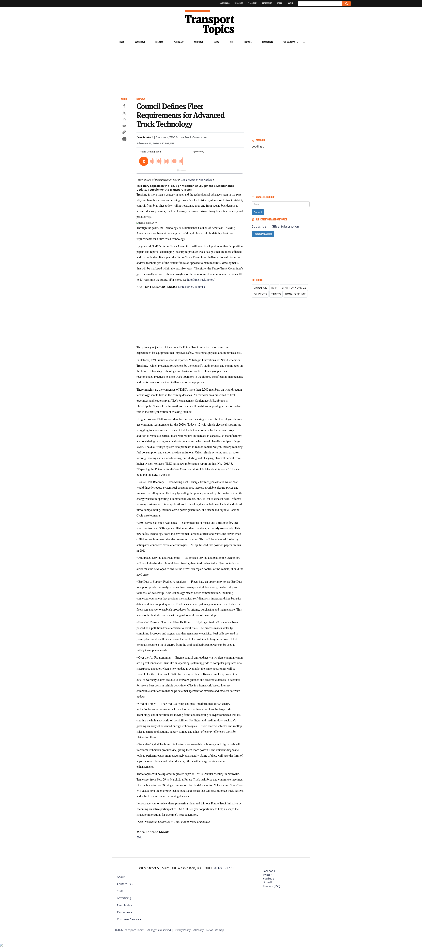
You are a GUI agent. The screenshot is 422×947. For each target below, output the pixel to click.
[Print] (124, 139)
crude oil (260, 287)
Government (140, 42)
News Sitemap (215, 930)
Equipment (198, 42)
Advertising (224, 3)
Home (122, 42)
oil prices (260, 294)
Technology (178, 42)
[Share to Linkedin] (124, 119)
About (121, 877)
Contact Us (124, 884)
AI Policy (198, 930)
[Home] (211, 22)
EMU (139, 837)
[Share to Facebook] (124, 106)
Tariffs (276, 294)
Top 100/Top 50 (289, 42)
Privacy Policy (182, 930)
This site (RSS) (271, 886)
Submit (258, 212)
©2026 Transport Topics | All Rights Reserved (143, 930)
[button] (124, 133)
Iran (274, 287)
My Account (267, 3)
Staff (120, 891)
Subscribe (238, 3)
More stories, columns (191, 286)
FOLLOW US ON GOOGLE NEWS (263, 234)
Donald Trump (295, 294)
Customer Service (128, 919)
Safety (216, 42)
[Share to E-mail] (124, 126)
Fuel (231, 42)
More (304, 42)
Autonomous (267, 42)
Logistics (248, 42)
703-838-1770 (223, 868)
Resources (124, 912)
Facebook (269, 871)
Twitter (267, 875)
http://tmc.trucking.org (200, 279)
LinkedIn (268, 882)
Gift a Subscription (285, 226)
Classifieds (252, 3)
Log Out (290, 3)
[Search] (346, 3)
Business (159, 42)
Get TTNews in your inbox (196, 179)
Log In (279, 3)
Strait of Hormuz (294, 287)
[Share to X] (124, 113)
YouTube (268, 878)
